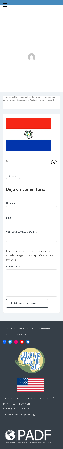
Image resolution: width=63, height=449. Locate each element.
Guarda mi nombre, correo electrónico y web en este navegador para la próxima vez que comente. (30, 255)
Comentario (13, 266)
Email (9, 217)
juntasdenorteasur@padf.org (19, 414)
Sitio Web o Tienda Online (21, 232)
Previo (13, 175)
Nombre (10, 203)
